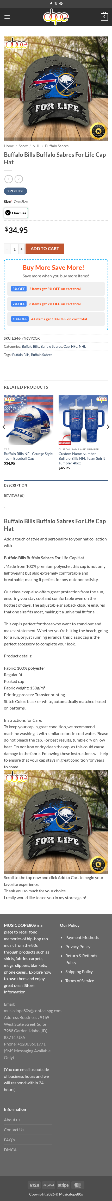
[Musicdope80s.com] (56, 17)
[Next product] (8, 179)
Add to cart (45, 248)
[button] (7, 16)
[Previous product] (19, 179)
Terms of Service (79, 980)
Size (8, 201)
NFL (74, 346)
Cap (67, 346)
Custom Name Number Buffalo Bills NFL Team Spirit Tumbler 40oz (82, 458)
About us (12, 1119)
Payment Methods (82, 937)
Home (9, 146)
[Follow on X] (56, 4)
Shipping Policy (79, 971)
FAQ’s (9, 1139)
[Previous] (4, 437)
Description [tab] (15, 485)
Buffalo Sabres (57, 146)
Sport (23, 146)
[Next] (108, 437)
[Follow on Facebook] (51, 4)
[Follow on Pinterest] (61, 4)
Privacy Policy (77, 946)
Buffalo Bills (30, 346)
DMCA (10, 1149)
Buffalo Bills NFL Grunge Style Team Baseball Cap (28, 456)
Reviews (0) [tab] (14, 496)
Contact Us (14, 1129)
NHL (36, 146)
